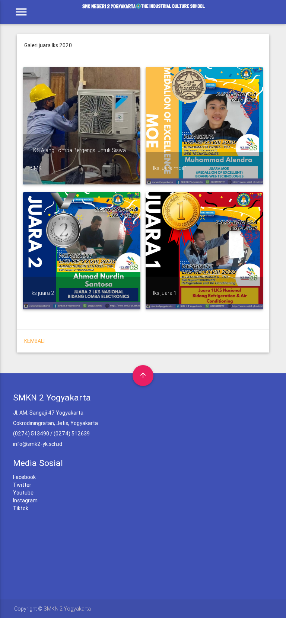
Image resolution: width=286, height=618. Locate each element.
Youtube (23, 492)
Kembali (34, 341)
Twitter (22, 485)
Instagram (25, 500)
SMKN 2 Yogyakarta (67, 608)
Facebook (24, 477)
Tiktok (20, 508)
